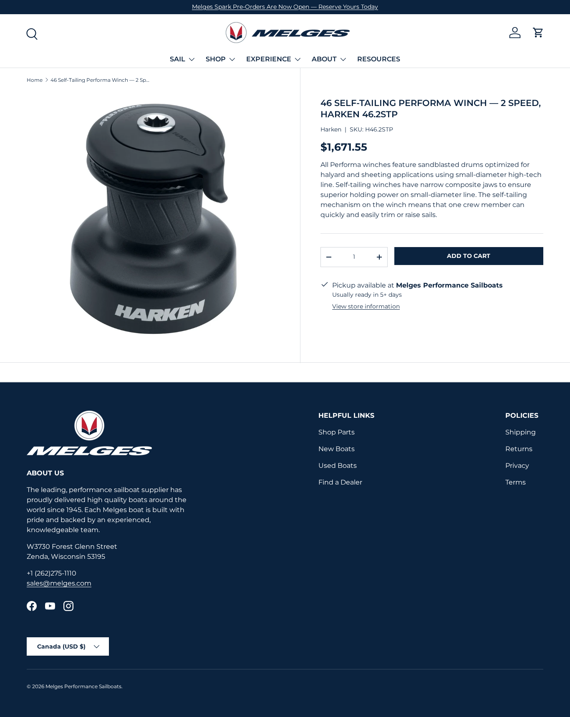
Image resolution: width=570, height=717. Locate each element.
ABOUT (324, 59)
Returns (518, 449)
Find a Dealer (340, 482)
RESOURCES (378, 59)
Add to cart (468, 256)
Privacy (517, 466)
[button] (538, 32)
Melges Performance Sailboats (83, 686)
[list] (153, 219)
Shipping (520, 432)
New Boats (336, 449)
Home (35, 80)
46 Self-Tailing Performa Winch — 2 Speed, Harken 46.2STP (100, 80)
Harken (330, 129)
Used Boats (337, 466)
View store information (366, 306)
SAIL (177, 59)
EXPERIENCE (268, 59)
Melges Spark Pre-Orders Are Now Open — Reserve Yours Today (285, 6)
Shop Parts (336, 432)
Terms (515, 482)
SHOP (216, 59)
